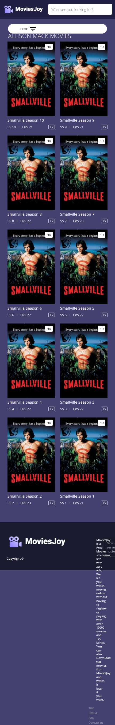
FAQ (91, 718)
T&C (91, 708)
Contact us (96, 722)
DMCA (93, 713)
